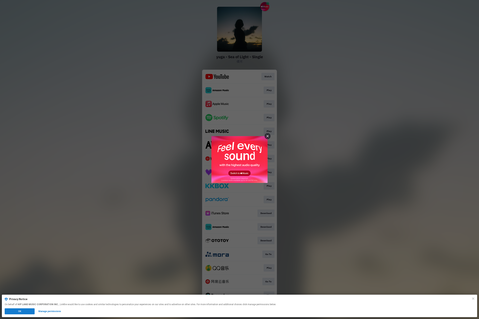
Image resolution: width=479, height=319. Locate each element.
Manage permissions (49, 311)
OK (19, 311)
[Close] (473, 299)
